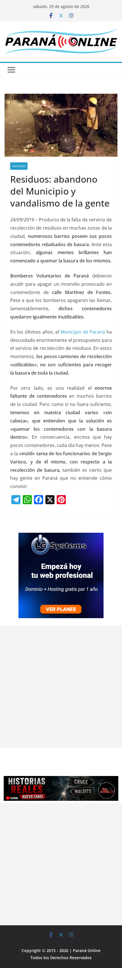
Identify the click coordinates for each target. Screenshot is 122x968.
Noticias (18, 166)
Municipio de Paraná (82, 332)
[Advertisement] (61, 686)
